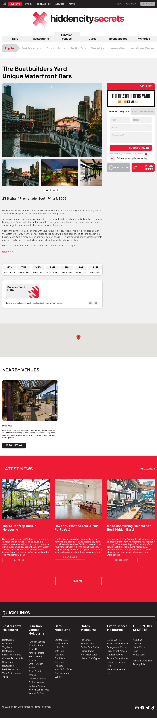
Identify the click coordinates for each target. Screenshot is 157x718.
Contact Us (138, 643)
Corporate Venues (37, 678)
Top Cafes (86, 640)
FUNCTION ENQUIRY (142, 111)
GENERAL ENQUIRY (119, 111)
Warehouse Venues (142, 48)
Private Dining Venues (117, 658)
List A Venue (139, 647)
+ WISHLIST (145, 86)
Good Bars (60, 658)
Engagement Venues (117, 647)
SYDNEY (28, 4)
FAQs (135, 651)
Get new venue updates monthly (132, 158)
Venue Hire (97, 48)
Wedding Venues (37, 686)
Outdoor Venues (115, 654)
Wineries (144, 38)
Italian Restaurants (11, 654)
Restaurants (41, 38)
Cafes (92, 38)
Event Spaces (118, 38)
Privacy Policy (140, 664)
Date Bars (59, 651)
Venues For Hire (36, 653)
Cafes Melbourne (89, 628)
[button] (78, 337)
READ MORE (18, 560)
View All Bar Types (64, 669)
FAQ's (118, 4)
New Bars (59, 654)
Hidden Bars (61, 647)
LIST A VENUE (147, 4)
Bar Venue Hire (114, 640)
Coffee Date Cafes (90, 647)
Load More (79, 581)
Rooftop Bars (78, 48)
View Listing (14, 445)
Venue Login (139, 654)
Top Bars (59, 666)
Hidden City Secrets (143, 628)
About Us (137, 640)
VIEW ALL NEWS (147, 469)
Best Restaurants (32, 48)
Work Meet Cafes (89, 654)
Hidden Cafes (87, 651)
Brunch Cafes (87, 643)
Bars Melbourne (62, 628)
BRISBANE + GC (44, 4)
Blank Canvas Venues (117, 643)
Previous (90, 303)
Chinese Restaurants (12, 658)
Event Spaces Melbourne (117, 628)
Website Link (120, 167)
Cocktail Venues (36, 682)
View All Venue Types (39, 689)
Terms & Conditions (142, 660)
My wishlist (131, 4)
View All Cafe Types (90, 658)
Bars (15, 38)
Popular (9, 48)
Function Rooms (56, 48)
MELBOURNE (15, 4)
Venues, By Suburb (38, 693)
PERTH (72, 4)
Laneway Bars (117, 48)
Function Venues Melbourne (36, 629)
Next (98, 120)
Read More (7, 252)
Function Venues (66, 36)
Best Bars (59, 662)
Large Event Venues (117, 651)
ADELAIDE (60, 4)
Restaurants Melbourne (11, 628)
